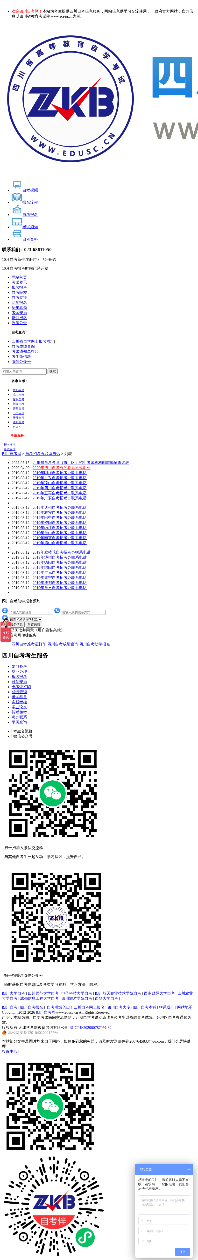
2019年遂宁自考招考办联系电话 (60, 578)
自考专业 (19, 297)
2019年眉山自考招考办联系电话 (60, 543)
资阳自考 (18, 408)
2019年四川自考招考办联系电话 (60, 488)
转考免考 (19, 712)
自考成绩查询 (23, 346)
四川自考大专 (118, 1007)
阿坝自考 (18, 404)
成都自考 (18, 390)
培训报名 (19, 318)
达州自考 (18, 422)
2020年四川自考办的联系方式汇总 (62, 468)
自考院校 (19, 292)
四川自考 (9, 1007)
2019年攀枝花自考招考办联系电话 (62, 552)
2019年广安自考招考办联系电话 (60, 498)
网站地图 (184, 1007)
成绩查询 (19, 692)
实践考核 (19, 702)
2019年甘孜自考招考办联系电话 (60, 478)
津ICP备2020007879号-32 (91, 1027)
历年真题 (19, 308)
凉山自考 (18, 394)
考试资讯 (19, 282)
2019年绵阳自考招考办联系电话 (60, 567)
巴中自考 (18, 413)
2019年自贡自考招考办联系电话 (60, 588)
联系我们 (166, 1007)
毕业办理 (19, 672)
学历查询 (19, 722)
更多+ (16, 427)
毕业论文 (19, 707)
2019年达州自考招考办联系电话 (60, 507)
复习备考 (19, 666)
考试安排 (19, 313)
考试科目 (19, 697)
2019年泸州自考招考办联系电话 (60, 557)
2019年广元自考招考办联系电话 (60, 572)
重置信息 (34, 624)
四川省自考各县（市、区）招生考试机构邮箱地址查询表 (81, 463)
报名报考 (19, 287)
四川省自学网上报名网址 (33, 341)
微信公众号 (21, 362)
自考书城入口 (58, 1007)
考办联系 (19, 717)
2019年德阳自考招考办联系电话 (60, 562)
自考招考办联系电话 (42, 454)
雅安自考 (18, 417)
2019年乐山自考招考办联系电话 (60, 533)
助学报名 (19, 303)
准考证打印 (21, 687)
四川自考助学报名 (94, 644)
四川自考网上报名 (89, 1007)
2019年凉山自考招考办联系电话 (60, 483)
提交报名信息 (13, 624)
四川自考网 (11, 454)
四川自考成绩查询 (62, 644)
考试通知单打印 (25, 351)
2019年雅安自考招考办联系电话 (60, 512)
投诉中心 (9, 1051)
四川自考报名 (31, 1007)
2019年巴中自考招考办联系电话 (60, 518)
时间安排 (19, 682)
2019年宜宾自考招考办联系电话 (60, 493)
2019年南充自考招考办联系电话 (60, 538)
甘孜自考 (18, 399)
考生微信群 (21, 357)
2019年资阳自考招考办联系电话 (60, 523)
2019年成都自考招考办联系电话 (60, 583)
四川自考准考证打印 (29, 644)
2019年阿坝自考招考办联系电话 (60, 473)
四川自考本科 (144, 1007)
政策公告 (19, 323)
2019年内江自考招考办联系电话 (60, 528)
